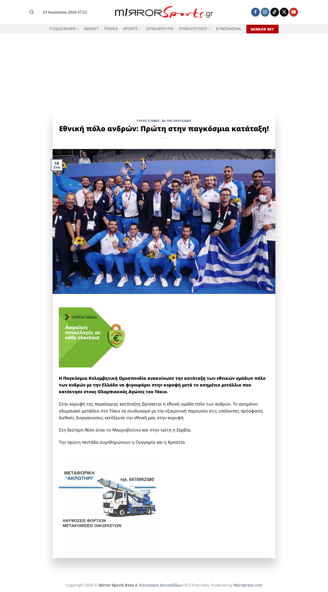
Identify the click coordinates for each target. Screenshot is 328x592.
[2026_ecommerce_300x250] (95, 337)
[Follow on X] (284, 12)
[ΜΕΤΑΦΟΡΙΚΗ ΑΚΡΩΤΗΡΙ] (109, 501)
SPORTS (130, 29)
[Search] (32, 12)
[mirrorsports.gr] (164, 12)
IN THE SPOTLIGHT (176, 121)
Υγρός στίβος (148, 121)
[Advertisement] (164, 70)
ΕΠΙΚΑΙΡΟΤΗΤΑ (159, 29)
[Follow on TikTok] (274, 12)
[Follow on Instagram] (265, 12)
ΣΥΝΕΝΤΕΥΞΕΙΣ (193, 29)
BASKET (91, 29)
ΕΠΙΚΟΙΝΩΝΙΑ (228, 29)
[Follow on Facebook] (255, 12)
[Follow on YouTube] (293, 12)
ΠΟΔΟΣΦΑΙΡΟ (62, 29)
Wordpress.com (247, 585)
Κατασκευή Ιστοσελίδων (160, 585)
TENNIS (111, 29)
